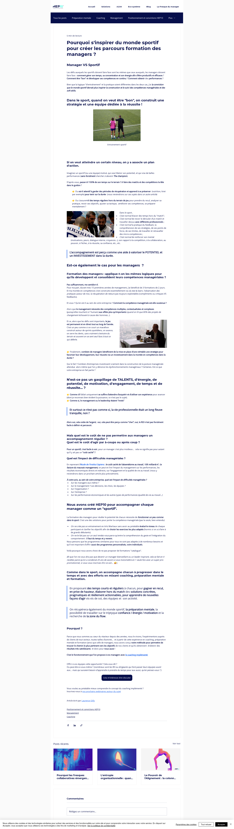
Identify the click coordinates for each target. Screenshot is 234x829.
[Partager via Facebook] (68, 725)
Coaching (100, 18)
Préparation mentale (81, 18)
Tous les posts (59, 18)
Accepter (221, 824)
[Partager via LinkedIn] (74, 725)
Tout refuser (206, 824)
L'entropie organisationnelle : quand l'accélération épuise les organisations (117, 777)
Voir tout (176, 743)
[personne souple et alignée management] (160, 760)
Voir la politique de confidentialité (101, 825)
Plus (170, 18)
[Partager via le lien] (81, 725)
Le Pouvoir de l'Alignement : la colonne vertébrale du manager (160, 777)
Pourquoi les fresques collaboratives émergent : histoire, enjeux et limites (73, 777)
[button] (143, 334)
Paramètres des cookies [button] (186, 824)
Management (116, 18)
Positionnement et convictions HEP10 (145, 18)
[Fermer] (230, 824)
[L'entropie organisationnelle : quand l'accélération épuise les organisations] (116, 760)
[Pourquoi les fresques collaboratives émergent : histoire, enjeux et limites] (72, 760)
